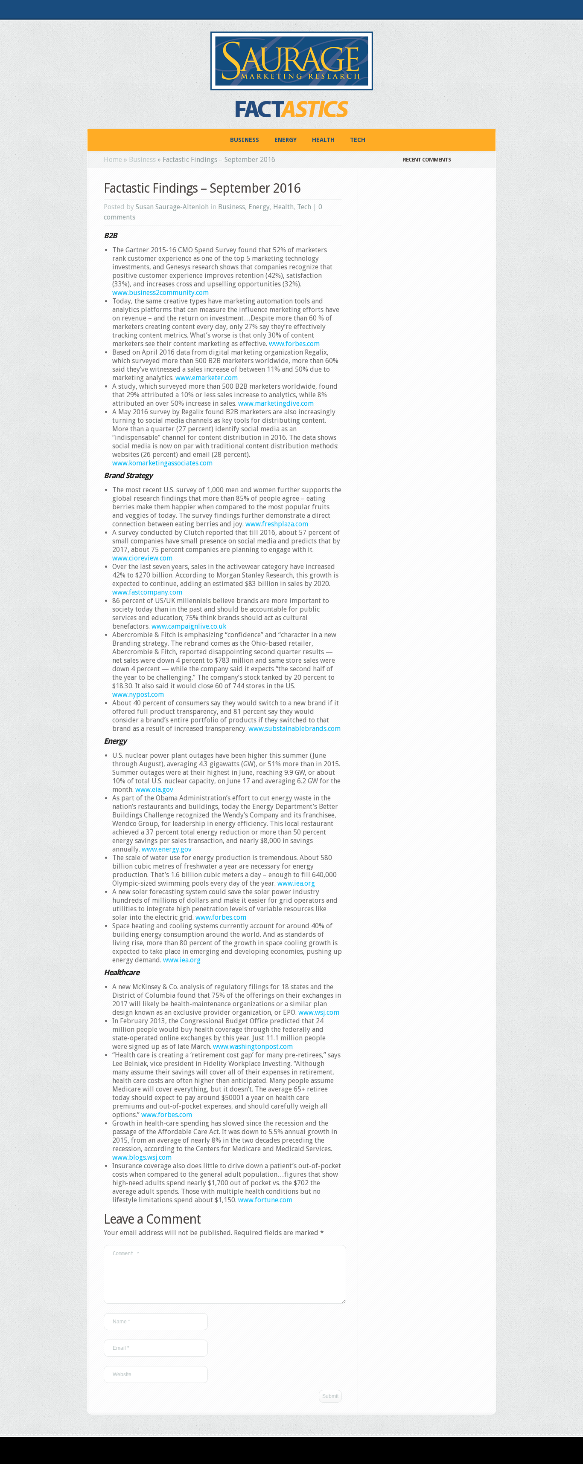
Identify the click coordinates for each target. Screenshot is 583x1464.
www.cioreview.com (142, 558)
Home (113, 160)
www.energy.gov (167, 849)
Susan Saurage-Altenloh (172, 207)
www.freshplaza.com (276, 524)
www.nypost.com (138, 694)
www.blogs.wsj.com (142, 1157)
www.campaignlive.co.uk (189, 626)
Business (244, 139)
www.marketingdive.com (276, 403)
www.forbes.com (294, 344)
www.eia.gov (154, 789)
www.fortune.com (265, 1200)
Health (323, 139)
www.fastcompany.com (147, 592)
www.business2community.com (160, 293)
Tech (357, 139)
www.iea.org (296, 883)
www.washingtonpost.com (253, 1046)
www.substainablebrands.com (294, 729)
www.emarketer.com (206, 378)
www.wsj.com (318, 1012)
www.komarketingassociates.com (162, 463)
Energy (285, 139)
